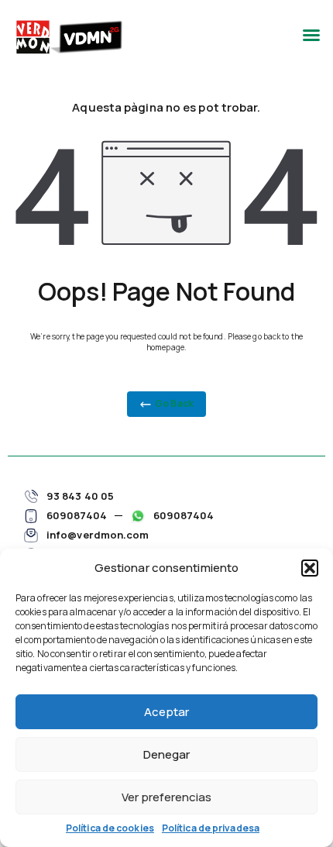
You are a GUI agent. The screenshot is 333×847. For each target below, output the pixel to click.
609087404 (76, 515)
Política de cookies (110, 828)
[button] (310, 568)
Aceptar (166, 712)
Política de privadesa (210, 828)
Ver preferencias (166, 797)
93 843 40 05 (80, 496)
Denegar (166, 754)
